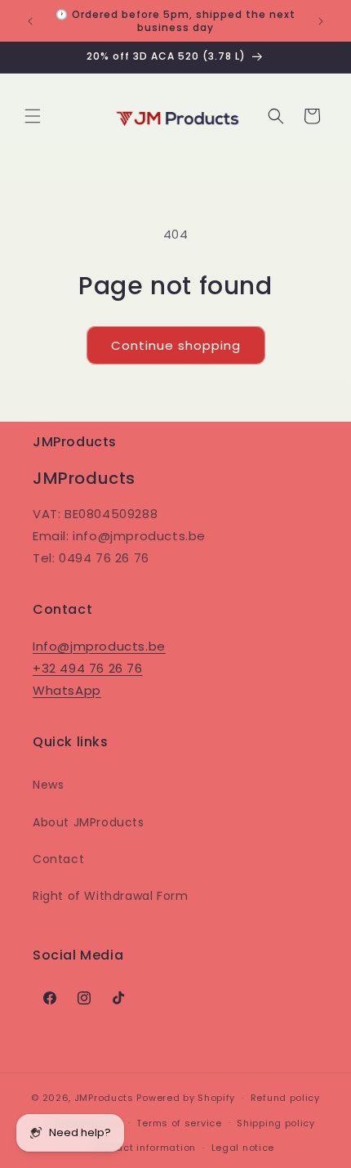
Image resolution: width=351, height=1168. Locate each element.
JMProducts (104, 1097)
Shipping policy (276, 1123)
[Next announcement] (321, 21)
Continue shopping (176, 345)
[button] (33, 116)
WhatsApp (67, 690)
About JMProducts (88, 822)
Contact (58, 859)
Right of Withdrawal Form (110, 896)
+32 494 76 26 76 (88, 668)
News (48, 784)
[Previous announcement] (30, 21)
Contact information (144, 1147)
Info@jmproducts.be (99, 646)
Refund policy (285, 1097)
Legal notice (242, 1147)
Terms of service (178, 1123)
